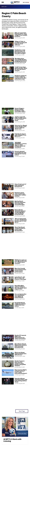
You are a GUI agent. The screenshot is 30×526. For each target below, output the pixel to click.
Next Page (22, 411)
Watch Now (25, 2)
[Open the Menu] (2, 2)
